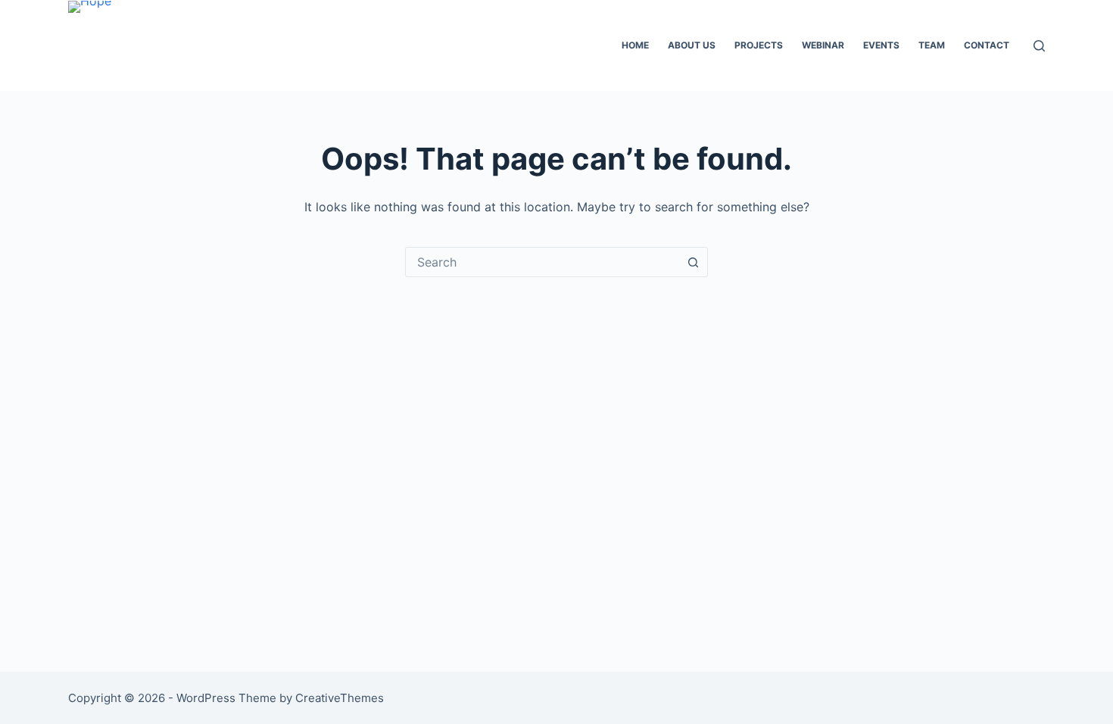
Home (635, 45)
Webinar (823, 45)
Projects (758, 45)
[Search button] (692, 262)
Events (881, 45)
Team (931, 45)
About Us (692, 45)
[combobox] (542, 262)
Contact (986, 45)
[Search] (1039, 45)
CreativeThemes (339, 698)
